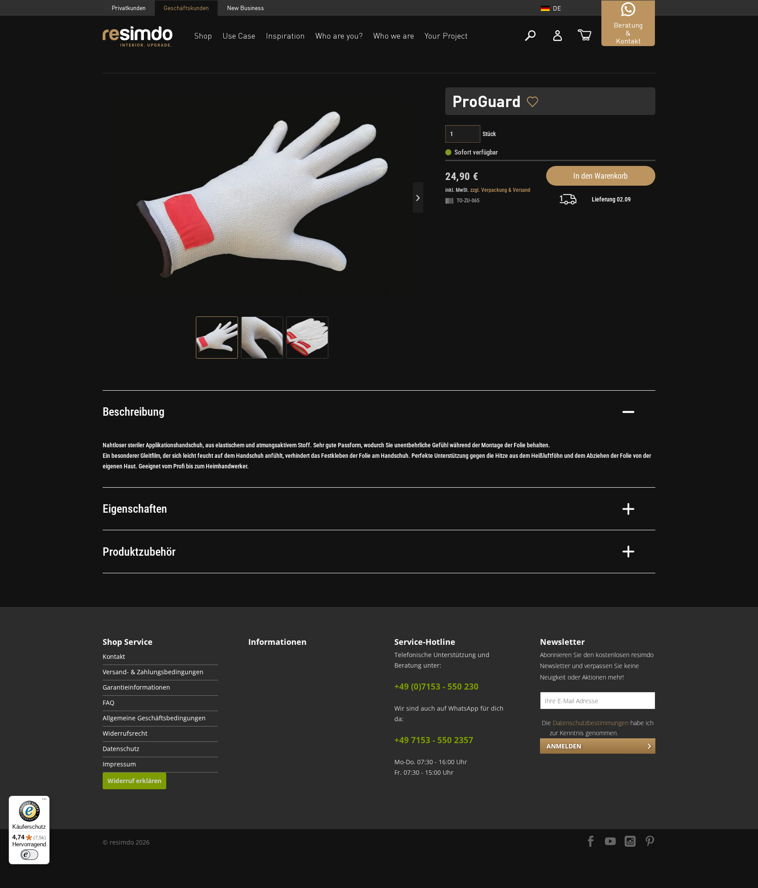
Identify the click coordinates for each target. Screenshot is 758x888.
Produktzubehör (139, 551)
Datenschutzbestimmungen (591, 723)
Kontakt (114, 657)
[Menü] (44, 801)
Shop (203, 35)
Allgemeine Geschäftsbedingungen (154, 718)
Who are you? (339, 35)
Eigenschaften (135, 508)
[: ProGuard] (217, 337)
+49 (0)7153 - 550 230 (436, 686)
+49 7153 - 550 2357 (433, 740)
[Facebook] (590, 842)
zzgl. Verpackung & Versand (500, 190)
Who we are (393, 35)
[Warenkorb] (584, 35)
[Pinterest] (649, 842)
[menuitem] (160, 657)
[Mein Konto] (557, 35)
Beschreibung (133, 411)
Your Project (446, 35)
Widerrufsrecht (125, 733)
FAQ (108, 703)
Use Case (238, 35)
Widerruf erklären (134, 781)
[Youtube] (610, 842)
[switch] (29, 854)
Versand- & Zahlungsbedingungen (153, 672)
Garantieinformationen (136, 687)
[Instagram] (630, 842)
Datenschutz (121, 749)
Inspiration (285, 35)
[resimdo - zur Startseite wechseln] (137, 36)
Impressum (119, 764)
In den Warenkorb (600, 175)
